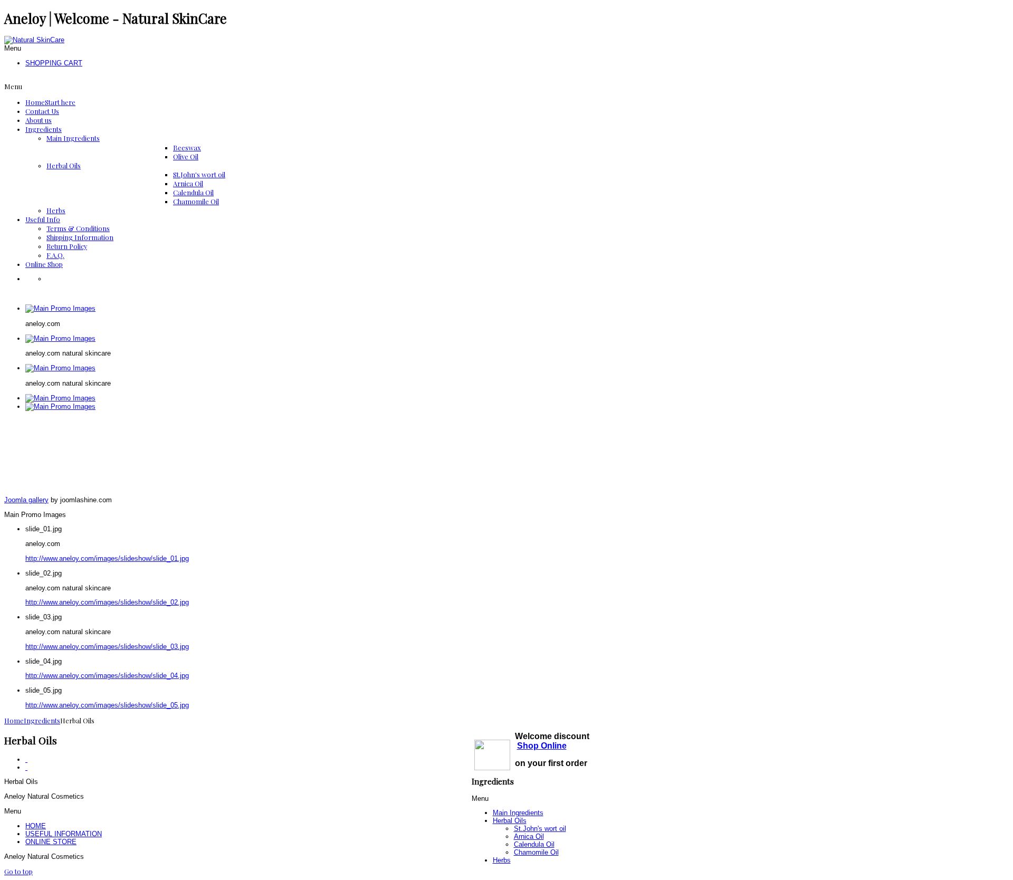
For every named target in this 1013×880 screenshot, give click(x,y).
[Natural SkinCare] (34, 40)
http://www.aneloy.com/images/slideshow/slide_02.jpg (107, 602)
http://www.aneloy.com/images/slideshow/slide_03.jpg (107, 647)
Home (14, 720)
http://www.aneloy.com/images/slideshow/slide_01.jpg (107, 558)
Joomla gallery (26, 500)
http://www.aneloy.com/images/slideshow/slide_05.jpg (107, 705)
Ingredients (42, 720)
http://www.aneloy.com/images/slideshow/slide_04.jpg (107, 676)
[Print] (26, 759)
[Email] (26, 767)
